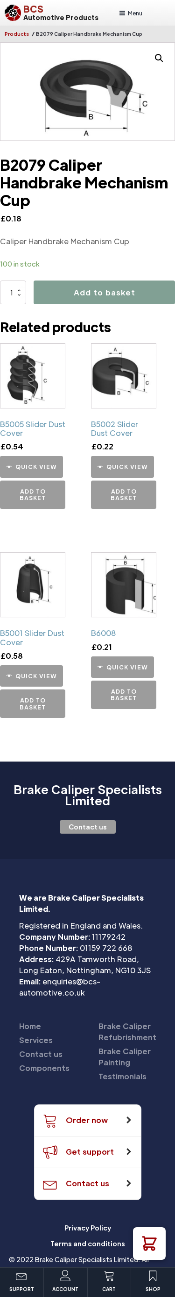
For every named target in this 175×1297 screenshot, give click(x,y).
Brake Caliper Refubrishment (127, 1031)
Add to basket (104, 292)
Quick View (36, 466)
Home (30, 1026)
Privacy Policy (87, 1227)
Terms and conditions (87, 1243)
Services (36, 1040)
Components (44, 1068)
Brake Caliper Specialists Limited (88, 795)
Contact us (88, 826)
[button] (149, 1243)
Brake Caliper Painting (124, 1056)
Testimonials (122, 1076)
